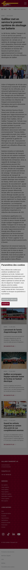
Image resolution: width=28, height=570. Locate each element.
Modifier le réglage (9, 299)
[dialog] (14, 285)
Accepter (5, 303)
